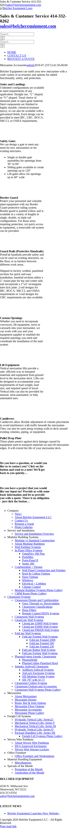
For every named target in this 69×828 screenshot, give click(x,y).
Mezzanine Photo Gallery (29, 712)
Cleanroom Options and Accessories (36, 686)
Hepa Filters (29, 610)
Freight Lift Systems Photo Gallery (42, 736)
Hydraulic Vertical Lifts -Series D (34, 729)
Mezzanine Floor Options (29, 706)
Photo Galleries (24, 527)
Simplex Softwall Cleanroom (31, 666)
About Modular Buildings (30, 543)
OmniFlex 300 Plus (33, 553)
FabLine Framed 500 (41, 643)
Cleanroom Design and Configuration (37, 600)
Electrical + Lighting (34, 583)
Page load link (8, 826)
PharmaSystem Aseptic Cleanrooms (35, 656)
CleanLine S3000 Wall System (40, 623)
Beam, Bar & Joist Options (30, 703)
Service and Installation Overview (34, 533)
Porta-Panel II (30, 560)
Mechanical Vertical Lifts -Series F (35, 722)
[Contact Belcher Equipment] (8, 456)
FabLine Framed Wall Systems (40, 636)
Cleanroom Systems (19, 596)
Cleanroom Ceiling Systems (31, 683)
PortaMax (27, 557)
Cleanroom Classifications (37, 606)
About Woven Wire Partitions (32, 742)
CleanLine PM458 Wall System (40, 630)
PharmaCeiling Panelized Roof (40, 663)
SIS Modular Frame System (38, 676)
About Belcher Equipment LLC (33, 517)
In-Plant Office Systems (28, 550)
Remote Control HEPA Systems (40, 613)
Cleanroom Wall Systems (29, 616)
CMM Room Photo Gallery (31, 593)
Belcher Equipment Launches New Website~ (33, 813)
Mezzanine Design (25, 699)
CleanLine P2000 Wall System (40, 626)
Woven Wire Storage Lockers (32, 749)
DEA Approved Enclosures (31, 746)
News (18, 513)
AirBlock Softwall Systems (38, 669)
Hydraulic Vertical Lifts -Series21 (34, 719)
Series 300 (28, 563)
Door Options (30, 576)
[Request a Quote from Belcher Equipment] (8, 481)
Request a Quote (24, 523)
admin (30, 65)
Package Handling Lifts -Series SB (35, 732)
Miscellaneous (23, 762)
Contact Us (21, 520)
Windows (27, 580)
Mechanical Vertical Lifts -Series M (35, 726)
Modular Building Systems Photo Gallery (39, 590)
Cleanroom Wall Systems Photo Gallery (38, 689)
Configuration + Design (28, 567)
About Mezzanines (26, 696)
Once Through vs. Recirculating (40, 603)
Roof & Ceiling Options (36, 573)
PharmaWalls (29, 659)
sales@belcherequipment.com (23, 4)
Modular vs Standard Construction (35, 540)
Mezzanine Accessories (28, 709)
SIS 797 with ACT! (33, 679)
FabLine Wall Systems (28, 633)
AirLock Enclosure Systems (38, 673)
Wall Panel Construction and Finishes (44, 570)
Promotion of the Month (29, 769)
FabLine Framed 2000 (42, 640)
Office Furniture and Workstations (34, 756)
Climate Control (31, 586)
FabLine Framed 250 (41, 646)
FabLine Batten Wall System (38, 649)
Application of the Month (29, 772)
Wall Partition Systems (28, 547)
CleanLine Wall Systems (29, 620)
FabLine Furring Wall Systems (40, 653)
